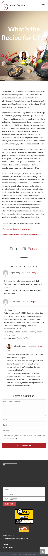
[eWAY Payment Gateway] (24, 516)
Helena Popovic (25, 63)
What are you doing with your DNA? (16, 229)
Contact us (7, 544)
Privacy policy (8, 547)
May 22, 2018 (24, 66)
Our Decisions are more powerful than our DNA (20, 234)
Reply (34, 272)
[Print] (11, 248)
